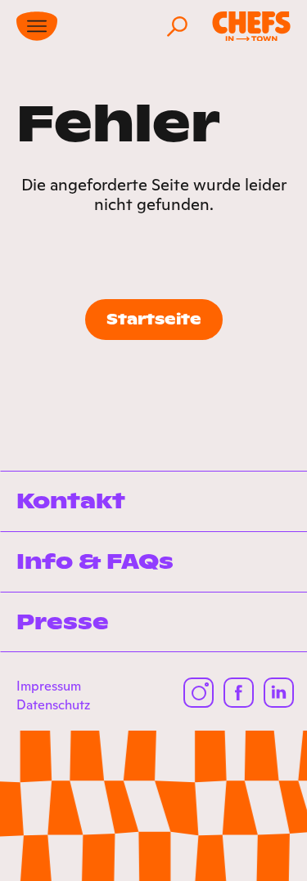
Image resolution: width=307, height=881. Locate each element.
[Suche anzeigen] (177, 27)
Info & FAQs (95, 561)
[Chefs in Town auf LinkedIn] (279, 693)
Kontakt (70, 501)
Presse (62, 622)
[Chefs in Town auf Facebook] (239, 693)
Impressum (48, 686)
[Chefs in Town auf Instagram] (198, 693)
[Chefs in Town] (251, 26)
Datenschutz (53, 704)
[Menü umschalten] (36, 26)
